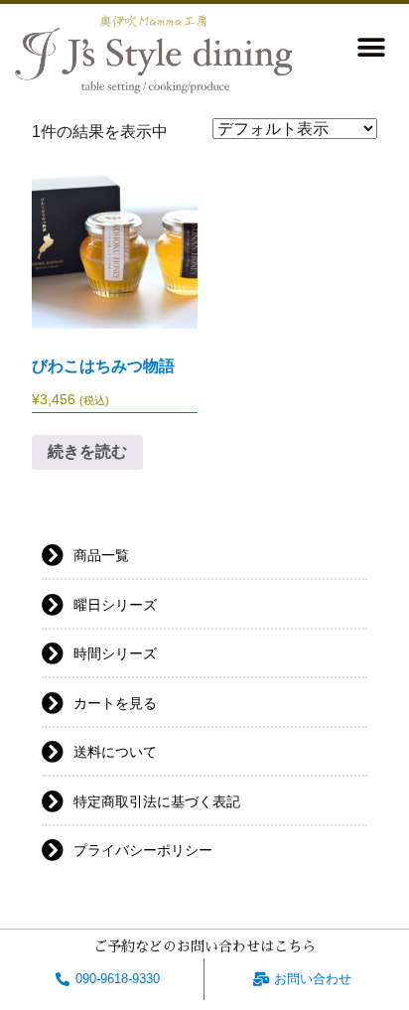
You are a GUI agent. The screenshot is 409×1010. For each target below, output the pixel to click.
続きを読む (87, 451)
